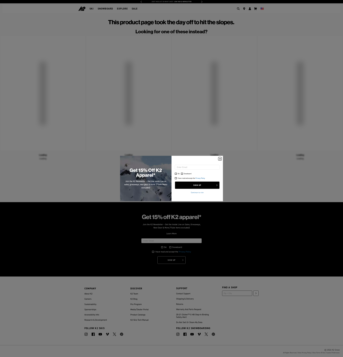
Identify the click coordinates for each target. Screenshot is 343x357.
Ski (179, 174)
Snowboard (187, 174)
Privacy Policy (200, 178)
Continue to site (197, 192)
